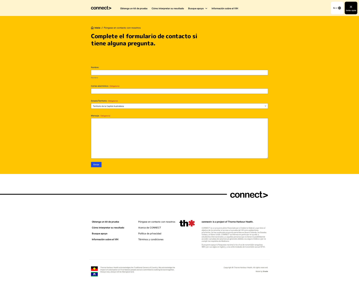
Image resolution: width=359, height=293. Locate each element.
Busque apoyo (196, 8)
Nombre (94, 77)
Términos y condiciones (150, 239)
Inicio (97, 27)
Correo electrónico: (105, 86)
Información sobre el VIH (225, 8)
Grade (265, 271)
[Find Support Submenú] (206, 8)
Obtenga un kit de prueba (133, 8)
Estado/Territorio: (104, 101)
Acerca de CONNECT (149, 227)
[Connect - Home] (101, 7)
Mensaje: (100, 115)
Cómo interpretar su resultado (168, 8)
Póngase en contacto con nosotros (156, 221)
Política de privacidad (149, 233)
